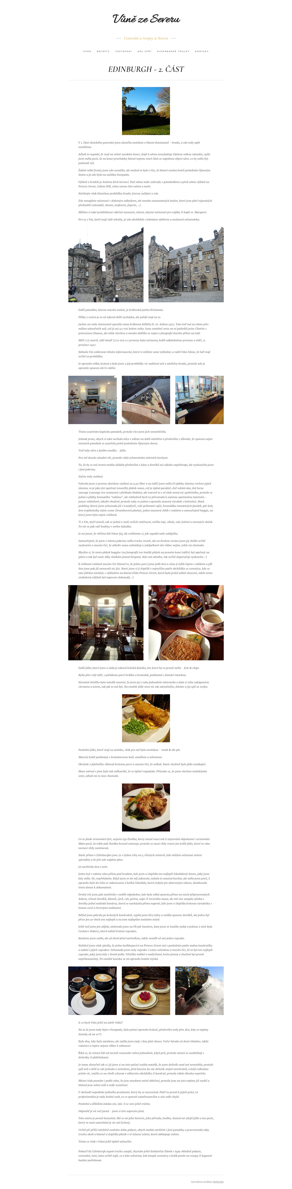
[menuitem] (88, 51)
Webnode (218, 1181)
